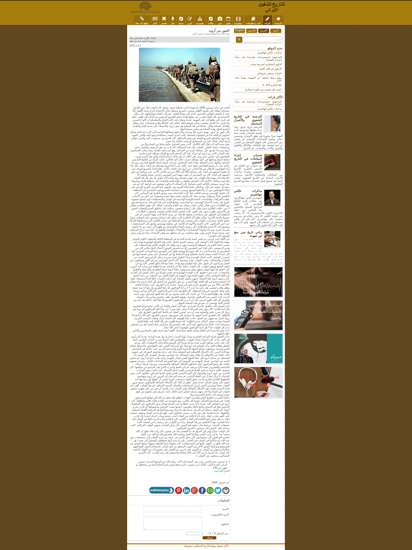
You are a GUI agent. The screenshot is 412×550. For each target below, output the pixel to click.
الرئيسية (278, 23)
